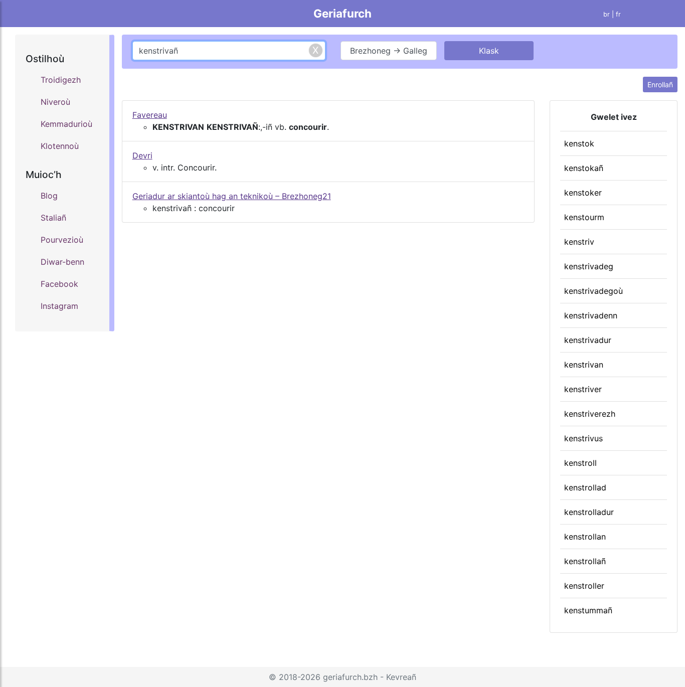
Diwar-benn (62, 262)
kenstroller (584, 586)
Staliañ (53, 218)
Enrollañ (660, 84)
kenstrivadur (587, 340)
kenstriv (579, 242)
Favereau (149, 115)
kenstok (579, 143)
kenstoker (583, 193)
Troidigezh (61, 80)
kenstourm (584, 217)
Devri (142, 155)
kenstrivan (583, 365)
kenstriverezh (589, 414)
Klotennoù (60, 146)
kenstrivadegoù (593, 291)
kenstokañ (583, 168)
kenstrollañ (585, 561)
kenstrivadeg (588, 266)
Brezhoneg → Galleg (388, 51)
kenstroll (580, 463)
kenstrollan (585, 537)
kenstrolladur (589, 512)
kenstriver (583, 389)
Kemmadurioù (66, 124)
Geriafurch (342, 13)
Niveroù (55, 102)
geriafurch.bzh (350, 677)
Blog (49, 196)
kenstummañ (588, 610)
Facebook (59, 284)
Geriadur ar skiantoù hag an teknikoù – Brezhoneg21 (231, 196)
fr (618, 14)
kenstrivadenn (590, 315)
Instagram (59, 306)
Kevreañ (401, 677)
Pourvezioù (62, 240)
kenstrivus (583, 438)
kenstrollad (585, 487)
